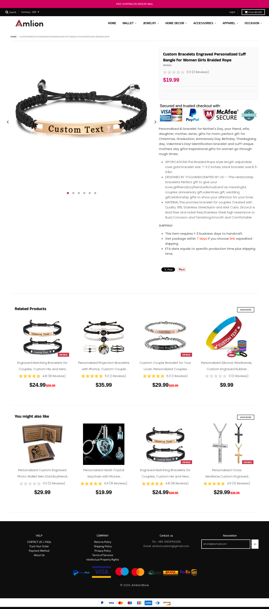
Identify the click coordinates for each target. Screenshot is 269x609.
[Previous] (8, 122)
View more (245, 309)
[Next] (155, 122)
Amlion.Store (140, 585)
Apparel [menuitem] (229, 23)
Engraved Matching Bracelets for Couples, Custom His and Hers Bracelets (42, 369)
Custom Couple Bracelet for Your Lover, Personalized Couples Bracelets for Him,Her (165, 369)
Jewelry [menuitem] (149, 23)
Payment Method (39, 550)
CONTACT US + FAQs (39, 542)
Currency (25, 12)
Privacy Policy (103, 550)
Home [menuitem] (112, 23)
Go (255, 544)
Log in (232, 12)
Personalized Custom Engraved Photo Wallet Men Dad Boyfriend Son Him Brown (42, 476)
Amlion (167, 65)
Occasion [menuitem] (252, 23)
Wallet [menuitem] (128, 23)
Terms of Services (102, 555)
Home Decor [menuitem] (174, 23)
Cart (255, 12)
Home (14, 36)
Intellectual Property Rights (102, 559)
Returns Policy (102, 542)
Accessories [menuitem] (203, 23)
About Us (39, 555)
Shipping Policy (103, 546)
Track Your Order (39, 546)
